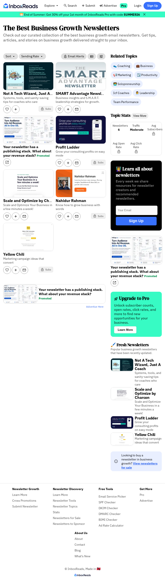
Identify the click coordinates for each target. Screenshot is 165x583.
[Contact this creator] (77, 109)
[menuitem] (122, 66)
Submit (90, 5)
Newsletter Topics (65, 506)
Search (72, 5)
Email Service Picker (112, 496)
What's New (82, 556)
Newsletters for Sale (67, 518)
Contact (80, 544)
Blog (78, 550)
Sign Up (152, 5)
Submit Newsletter (25, 506)
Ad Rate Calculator (111, 525)
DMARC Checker (110, 514)
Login (137, 5)
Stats (56, 512)
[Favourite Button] (7, 109)
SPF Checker (107, 502)
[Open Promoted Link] (7, 162)
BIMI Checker (108, 520)
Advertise (110, 5)
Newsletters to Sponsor (69, 524)
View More (139, 115)
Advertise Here (95, 306)
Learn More (125, 329)
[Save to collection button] (16, 109)
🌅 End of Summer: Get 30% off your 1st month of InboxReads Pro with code (80, 14)
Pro (123, 6)
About (79, 539)
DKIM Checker (108, 508)
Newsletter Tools (64, 500)
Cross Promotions (24, 500)
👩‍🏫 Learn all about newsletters (134, 172)
